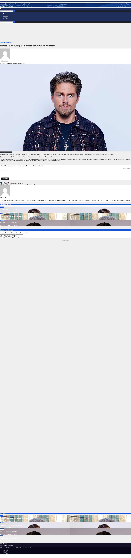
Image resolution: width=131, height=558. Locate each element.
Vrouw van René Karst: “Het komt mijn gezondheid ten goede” (14, 216)
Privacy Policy (6, 18)
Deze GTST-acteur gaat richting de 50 (9, 222)
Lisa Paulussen (4, 61)
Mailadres (3, 170)
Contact (4, 14)
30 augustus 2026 (5, 212)
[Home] (0, 8)
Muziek (6, 42)
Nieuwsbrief (5, 16)
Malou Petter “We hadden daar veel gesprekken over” (12, 209)
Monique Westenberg (19, 63)
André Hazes (12, 63)
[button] (0, 9)
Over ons (5, 17)
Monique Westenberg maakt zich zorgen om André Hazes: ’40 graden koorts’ (18, 184)
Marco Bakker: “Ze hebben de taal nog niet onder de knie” (12, 237)
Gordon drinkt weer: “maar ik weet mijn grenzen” (11, 183)
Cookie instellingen (29, 547)
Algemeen (2, 42)
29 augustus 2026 (5, 540)
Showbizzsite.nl (3, 4)
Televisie (10, 42)
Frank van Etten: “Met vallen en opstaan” (9, 236)
